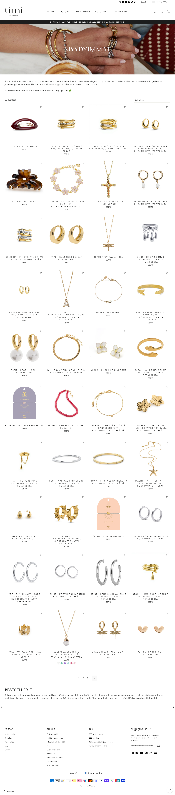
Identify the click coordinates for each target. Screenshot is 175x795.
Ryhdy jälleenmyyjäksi (98, 746)
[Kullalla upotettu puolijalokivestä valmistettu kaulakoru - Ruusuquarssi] (74, 663)
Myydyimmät (84, 12)
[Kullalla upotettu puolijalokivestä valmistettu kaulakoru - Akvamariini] (68, 663)
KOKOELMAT (102, 12)
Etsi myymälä (52, 734)
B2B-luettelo (94, 738)
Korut (51, 12)
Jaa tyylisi (51, 753)
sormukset (33, 698)
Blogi (49, 746)
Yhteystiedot (10, 734)
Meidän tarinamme (55, 738)
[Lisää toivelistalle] (41, 107)
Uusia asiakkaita (53, 750)
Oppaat (8, 746)
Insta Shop (121, 12)
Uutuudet (66, 12)
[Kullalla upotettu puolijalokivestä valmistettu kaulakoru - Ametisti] (65, 663)
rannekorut (46, 698)
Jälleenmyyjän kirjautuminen (100, 742)
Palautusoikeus (53, 765)
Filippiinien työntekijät (56, 742)
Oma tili (8, 750)
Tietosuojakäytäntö (55, 757)
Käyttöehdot (52, 761)
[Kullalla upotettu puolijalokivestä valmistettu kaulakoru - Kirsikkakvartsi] (71, 663)
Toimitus (8, 738)
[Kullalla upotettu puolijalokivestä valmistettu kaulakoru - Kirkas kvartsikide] (58, 663)
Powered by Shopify (87, 786)
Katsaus (24, 141)
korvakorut (21, 698)
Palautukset (10, 742)
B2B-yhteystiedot (96, 734)
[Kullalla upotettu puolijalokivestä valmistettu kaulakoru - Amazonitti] (62, 663)
